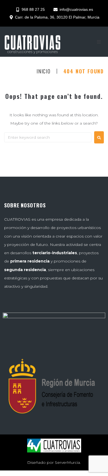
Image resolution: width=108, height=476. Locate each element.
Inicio (44, 71)
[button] (99, 42)
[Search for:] (47, 137)
